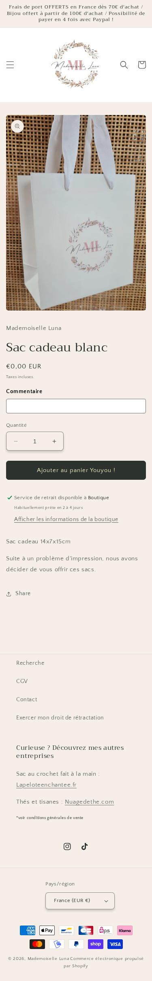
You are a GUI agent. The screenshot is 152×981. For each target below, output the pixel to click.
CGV (22, 681)
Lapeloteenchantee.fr (46, 784)
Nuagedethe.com (89, 801)
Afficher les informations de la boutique (66, 519)
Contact (26, 699)
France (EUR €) (72, 900)
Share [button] (23, 593)
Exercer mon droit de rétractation (60, 718)
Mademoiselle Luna (48, 958)
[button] (10, 65)
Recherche (30, 663)
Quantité (16, 425)
